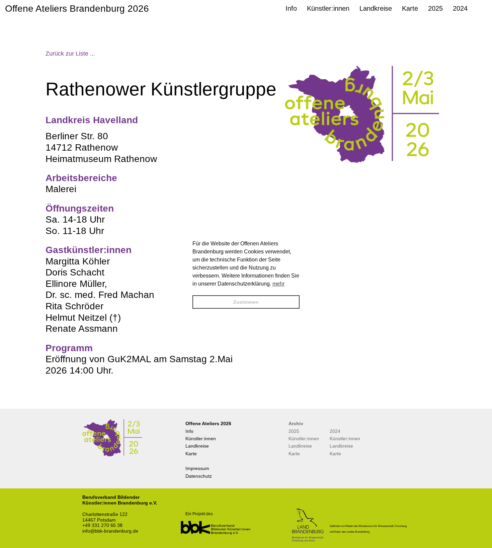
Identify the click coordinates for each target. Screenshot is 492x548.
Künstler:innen (200, 438)
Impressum (197, 468)
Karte (191, 453)
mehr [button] (278, 284)
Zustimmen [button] (246, 302)
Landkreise (197, 446)
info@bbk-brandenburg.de (110, 531)
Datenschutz (198, 476)
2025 (294, 431)
